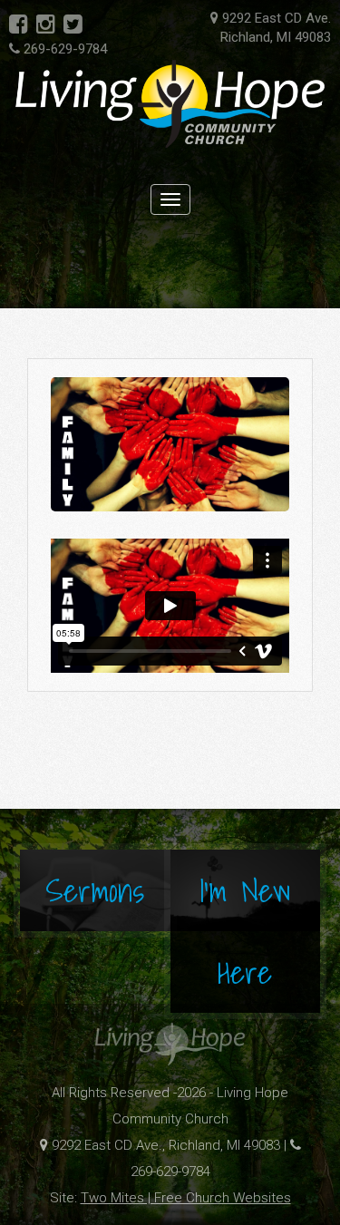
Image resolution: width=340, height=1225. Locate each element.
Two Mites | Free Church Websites (186, 1198)
